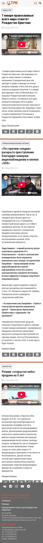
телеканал (6, 500)
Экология (7, 366)
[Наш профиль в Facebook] (10, 486)
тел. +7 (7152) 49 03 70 (9, 536)
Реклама (5, 504)
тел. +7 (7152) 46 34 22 (9, 534)
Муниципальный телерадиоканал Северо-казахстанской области (16, 496)
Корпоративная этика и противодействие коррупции (19, 508)
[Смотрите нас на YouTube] (22, 486)
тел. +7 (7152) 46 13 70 (9, 532)
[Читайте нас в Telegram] (28, 486)
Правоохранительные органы (16, 143)
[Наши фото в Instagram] (16, 486)
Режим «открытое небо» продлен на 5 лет (18, 373)
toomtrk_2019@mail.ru (9, 539)
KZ (35, 3)
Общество (7, 10)
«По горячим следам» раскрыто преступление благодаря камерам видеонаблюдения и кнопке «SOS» (20, 156)
